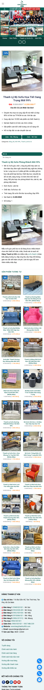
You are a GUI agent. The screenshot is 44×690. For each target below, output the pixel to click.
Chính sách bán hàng (9, 653)
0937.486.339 (29, 624)
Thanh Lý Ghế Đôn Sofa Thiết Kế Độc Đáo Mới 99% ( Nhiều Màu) (33, 517)
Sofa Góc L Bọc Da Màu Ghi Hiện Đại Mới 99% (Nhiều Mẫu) (11, 549)
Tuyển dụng (6, 646)
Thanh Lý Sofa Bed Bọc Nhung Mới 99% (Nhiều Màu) (33, 580)
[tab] (22, 154)
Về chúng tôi (7, 157)
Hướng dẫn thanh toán (10, 664)
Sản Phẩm (13, 38)
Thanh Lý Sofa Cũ (26, 38)
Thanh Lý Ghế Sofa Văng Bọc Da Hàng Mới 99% (11, 579)
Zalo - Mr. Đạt (32, 137)
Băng (10, 141)
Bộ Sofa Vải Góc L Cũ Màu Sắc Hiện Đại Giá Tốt (33, 423)
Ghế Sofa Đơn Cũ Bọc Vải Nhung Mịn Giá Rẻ (32, 329)
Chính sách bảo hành (9, 649)
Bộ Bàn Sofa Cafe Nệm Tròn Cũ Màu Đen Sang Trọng (33, 392)
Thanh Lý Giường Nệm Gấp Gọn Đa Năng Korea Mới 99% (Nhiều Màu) (32, 298)
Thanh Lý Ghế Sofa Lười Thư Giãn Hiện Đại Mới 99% (11, 486)
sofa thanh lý (33, 254)
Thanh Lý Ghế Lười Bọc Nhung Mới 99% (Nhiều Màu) (33, 549)
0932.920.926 (18, 613)
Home (4, 38)
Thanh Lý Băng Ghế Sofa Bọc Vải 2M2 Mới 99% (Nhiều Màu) (32, 361)
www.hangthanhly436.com (20, 626)
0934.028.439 (18, 610)
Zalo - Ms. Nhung (11, 137)
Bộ (14, 141)
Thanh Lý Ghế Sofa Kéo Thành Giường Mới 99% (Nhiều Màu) (11, 517)
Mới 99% (38, 38)
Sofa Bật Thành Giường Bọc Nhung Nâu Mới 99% (11, 360)
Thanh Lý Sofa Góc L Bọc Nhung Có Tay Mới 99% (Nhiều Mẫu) (11, 455)
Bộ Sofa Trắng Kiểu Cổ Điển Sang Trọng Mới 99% (33, 454)
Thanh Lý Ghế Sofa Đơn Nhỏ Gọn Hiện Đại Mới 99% (33, 485)
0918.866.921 (18, 616)
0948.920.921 (18, 607)
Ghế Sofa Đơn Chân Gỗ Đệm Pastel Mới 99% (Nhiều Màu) (11, 392)
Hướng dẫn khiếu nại (9, 668)
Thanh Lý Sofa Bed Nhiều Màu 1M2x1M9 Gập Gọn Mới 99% (11, 330)
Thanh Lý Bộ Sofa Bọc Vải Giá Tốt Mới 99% (11, 298)
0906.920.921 (16, 621)
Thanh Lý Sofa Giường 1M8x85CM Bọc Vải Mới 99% (11, 424)
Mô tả (5, 154)
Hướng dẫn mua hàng (9, 661)
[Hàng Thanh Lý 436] (22, 3)
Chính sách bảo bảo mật (10, 657)
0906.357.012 (18, 618)
